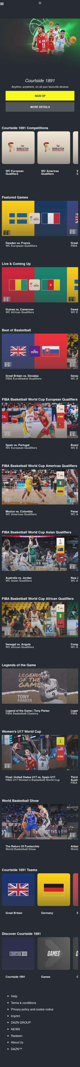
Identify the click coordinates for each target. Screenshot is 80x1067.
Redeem (16, 1036)
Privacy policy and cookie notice (32, 1009)
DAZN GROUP (21, 1022)
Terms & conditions (23, 1003)
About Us (17, 1042)
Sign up (40, 96)
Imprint (15, 1016)
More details (40, 107)
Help (14, 996)
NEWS (15, 1029)
